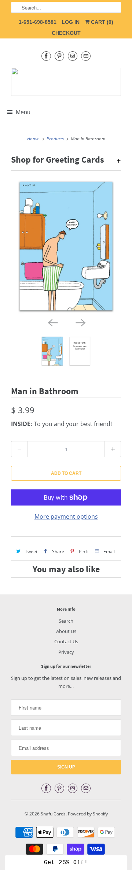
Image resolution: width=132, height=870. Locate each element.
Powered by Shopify (88, 814)
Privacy (66, 652)
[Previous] (52, 322)
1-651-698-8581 (37, 22)
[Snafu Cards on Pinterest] (59, 56)
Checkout (66, 33)
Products (55, 139)
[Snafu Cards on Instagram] (72, 56)
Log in (71, 22)
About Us (66, 631)
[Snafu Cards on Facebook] (46, 56)
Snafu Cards (53, 814)
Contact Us (66, 641)
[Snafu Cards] (66, 82)
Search (66, 621)
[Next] (80, 322)
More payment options (66, 516)
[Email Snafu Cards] (86, 56)
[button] (65, 862)
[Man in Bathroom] (66, 246)
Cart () (101, 22)
